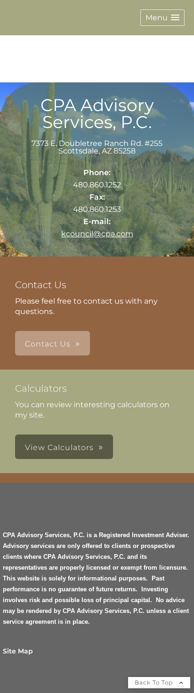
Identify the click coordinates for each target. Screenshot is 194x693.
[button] (162, 17)
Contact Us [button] (48, 343)
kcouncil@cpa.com (97, 233)
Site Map (18, 651)
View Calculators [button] (59, 447)
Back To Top (155, 682)
